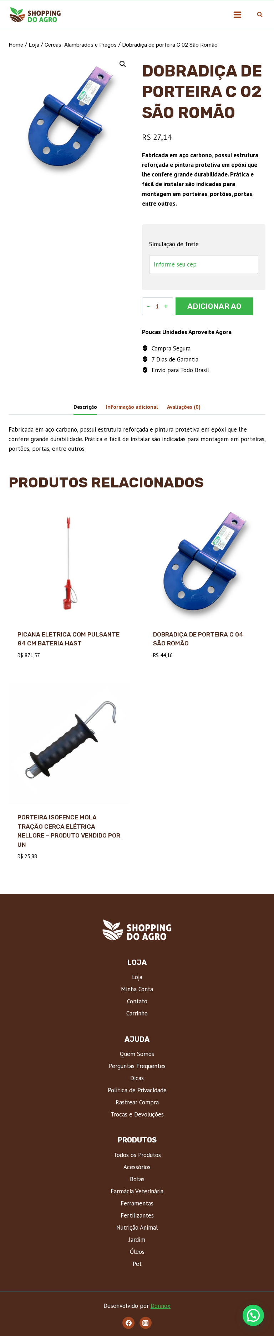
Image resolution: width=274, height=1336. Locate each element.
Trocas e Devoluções (137, 1114)
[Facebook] (128, 1323)
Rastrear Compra (137, 1102)
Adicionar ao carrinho (214, 308)
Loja (137, 977)
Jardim (137, 1239)
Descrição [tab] (85, 406)
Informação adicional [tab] (132, 406)
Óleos (137, 1252)
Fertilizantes (137, 1215)
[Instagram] (145, 1323)
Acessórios (137, 1167)
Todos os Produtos (137, 1155)
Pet (137, 1264)
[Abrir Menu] (237, 14)
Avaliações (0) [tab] (184, 406)
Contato (137, 1001)
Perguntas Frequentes (137, 1066)
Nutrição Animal (137, 1227)
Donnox (161, 1306)
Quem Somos (137, 1054)
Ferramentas (137, 1203)
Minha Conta (137, 989)
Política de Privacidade (137, 1090)
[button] (122, 64)
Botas (137, 1179)
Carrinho (137, 1013)
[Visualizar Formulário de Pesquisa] (259, 14)
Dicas (137, 1078)
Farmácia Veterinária (137, 1191)
